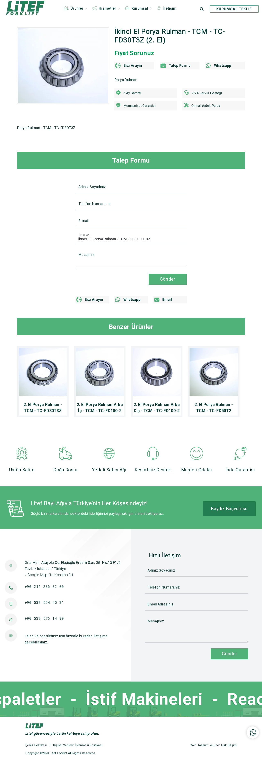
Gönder (229, 653)
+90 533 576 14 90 (44, 618)
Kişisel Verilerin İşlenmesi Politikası (77, 745)
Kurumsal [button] (140, 8)
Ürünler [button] (77, 8)
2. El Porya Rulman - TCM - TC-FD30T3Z (43, 407)
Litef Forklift (58, 753)
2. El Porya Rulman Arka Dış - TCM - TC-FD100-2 (157, 407)
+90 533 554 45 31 (44, 602)
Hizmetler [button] (107, 8)
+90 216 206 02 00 (44, 586)
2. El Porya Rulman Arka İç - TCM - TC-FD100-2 (100, 407)
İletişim (170, 8)
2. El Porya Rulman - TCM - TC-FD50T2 (213, 407)
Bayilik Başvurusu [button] (229, 508)
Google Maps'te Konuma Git (49, 575)
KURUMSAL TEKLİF (234, 9)
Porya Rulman (126, 80)
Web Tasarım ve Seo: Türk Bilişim (213, 745)
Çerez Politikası (36, 745)
